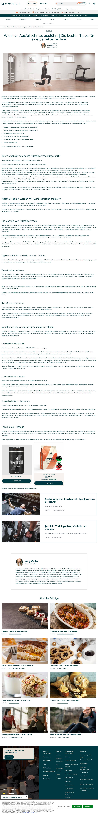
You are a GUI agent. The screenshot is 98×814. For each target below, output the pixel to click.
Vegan (67, 8)
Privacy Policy (26, 812)
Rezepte (52, 19)
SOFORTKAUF (17, 481)
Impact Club (83, 775)
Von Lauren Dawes (15, 634)
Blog (57, 764)
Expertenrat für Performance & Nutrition (69, 795)
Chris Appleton (60, 510)
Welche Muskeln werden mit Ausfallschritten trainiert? (20, 130)
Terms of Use (34, 812)
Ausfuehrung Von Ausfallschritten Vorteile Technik (31, 27)
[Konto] (89, 4)
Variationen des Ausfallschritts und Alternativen (18, 139)
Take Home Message (10, 142)
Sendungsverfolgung (49, 771)
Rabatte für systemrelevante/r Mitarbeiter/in (85, 770)
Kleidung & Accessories (59, 760)
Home (4, 27)
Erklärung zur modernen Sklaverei (71, 765)
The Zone (9, 27)
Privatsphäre (68, 770)
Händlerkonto (69, 777)
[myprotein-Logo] (11, 3)
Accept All (87, 806)
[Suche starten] (57, 4)
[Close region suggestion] (26, 797)
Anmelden (9, 757)
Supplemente (40, 8)
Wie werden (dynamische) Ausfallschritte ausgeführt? (20, 127)
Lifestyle (65, 19)
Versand (45, 775)
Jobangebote (69, 788)
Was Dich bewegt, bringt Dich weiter (87, 789)
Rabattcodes (83, 763)
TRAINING (49, 31)
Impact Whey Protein (48, 474)
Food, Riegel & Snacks (58, 8)
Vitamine (47, 8)
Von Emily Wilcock (15, 737)
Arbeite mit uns (69, 785)
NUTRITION (32, 3)
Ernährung (38, 19)
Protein (32, 8)
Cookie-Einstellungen (9, 789)
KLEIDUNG (43, 3)
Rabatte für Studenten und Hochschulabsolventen (86, 782)
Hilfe (44, 764)
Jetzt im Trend (25, 8)
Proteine (58, 755)
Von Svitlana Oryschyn (65, 634)
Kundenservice (47, 756)
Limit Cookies (77, 806)
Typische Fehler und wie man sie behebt (16, 136)
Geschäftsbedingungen (71, 774)
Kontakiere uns (47, 760)
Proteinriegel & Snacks (59, 770)
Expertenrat (74, 8)
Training (8, 19)
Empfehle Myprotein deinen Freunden (86, 757)
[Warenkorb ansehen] (94, 3)
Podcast (79, 19)
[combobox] (71, 4)
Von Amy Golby (52, 45)
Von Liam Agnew (63, 737)
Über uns (67, 756)
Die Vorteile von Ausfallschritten (13, 133)
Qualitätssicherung (70, 760)
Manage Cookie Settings (64, 806)
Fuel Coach (82, 3)
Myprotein (58, 537)
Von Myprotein (62, 668)
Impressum (68, 781)
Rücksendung (47, 767)
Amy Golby (31, 561)
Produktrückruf (47, 779)
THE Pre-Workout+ (16, 476)
